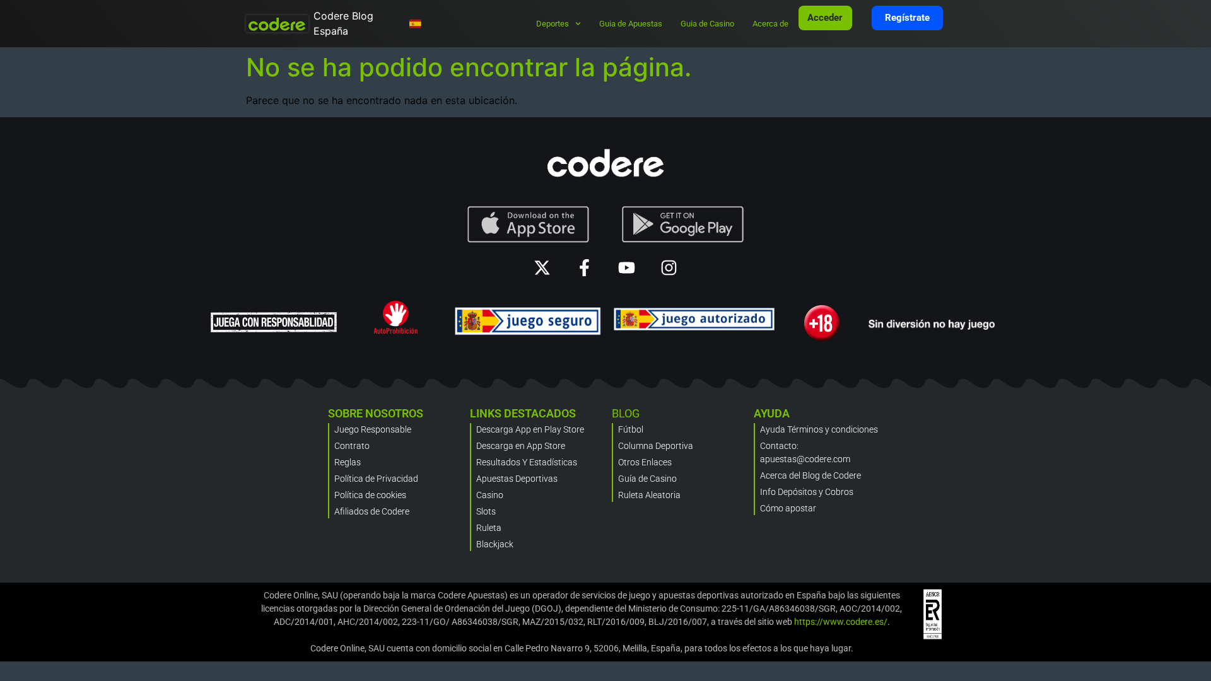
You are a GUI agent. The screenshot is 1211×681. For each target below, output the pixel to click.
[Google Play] (683, 224)
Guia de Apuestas (630, 23)
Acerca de (770, 23)
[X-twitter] (542, 267)
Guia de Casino (707, 23)
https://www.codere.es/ (840, 622)
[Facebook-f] (584, 267)
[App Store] (528, 224)
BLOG (626, 413)
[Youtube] (626, 267)
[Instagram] (668, 267)
